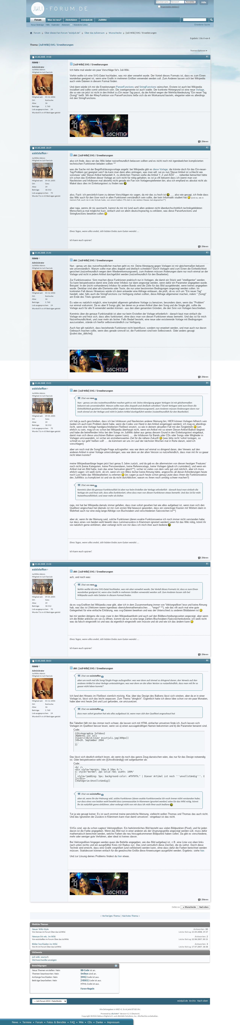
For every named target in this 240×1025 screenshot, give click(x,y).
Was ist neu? (54, 20)
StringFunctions (147, 86)
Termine (27, 1022)
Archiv (192, 1001)
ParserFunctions (125, 86)
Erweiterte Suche (202, 24)
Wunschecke (115, 33)
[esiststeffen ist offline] (42, 171)
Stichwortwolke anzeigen (44, 960)
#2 (207, 148)
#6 (207, 660)
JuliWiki (102, 20)
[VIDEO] (84, 980)
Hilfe (203, 2)
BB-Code (85, 970)
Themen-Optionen (198, 51)
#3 (207, 253)
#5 (207, 564)
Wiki (81, 1022)
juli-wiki (36, 957)
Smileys (84, 974)
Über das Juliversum (94, 33)
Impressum (113, 1022)
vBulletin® (115, 1014)
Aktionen (66, 25)
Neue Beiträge (37, 25)
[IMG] (83, 977)
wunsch (45, 957)
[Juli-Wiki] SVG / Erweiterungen (56, 45)
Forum (37, 20)
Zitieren (205, 142)
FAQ (72, 1022)
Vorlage (200, 89)
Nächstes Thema (130, 916)
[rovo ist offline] (42, 84)
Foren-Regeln (87, 989)
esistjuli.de (87, 20)
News (15, 1022)
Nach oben (203, 907)
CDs (90, 1022)
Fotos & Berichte (56, 1022)
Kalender (56, 25)
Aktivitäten (71, 20)
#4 (207, 383)
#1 (207, 57)
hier (202, 850)
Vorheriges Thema (111, 916)
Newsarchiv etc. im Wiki (44, 936)
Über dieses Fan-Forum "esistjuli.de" (62, 33)
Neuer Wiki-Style (40, 929)
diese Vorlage (160, 169)
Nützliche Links (81, 25)
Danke (99, 1022)
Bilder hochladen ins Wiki (44, 944)
